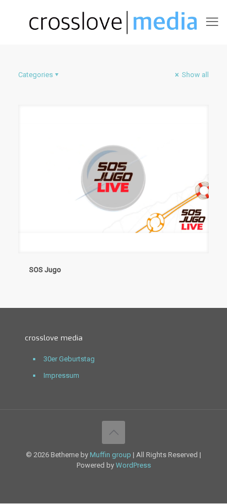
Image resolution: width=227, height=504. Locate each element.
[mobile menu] (212, 22)
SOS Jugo (45, 269)
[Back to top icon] (113, 432)
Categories (35, 75)
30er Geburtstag (69, 359)
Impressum (61, 375)
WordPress (133, 465)
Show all (194, 75)
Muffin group (110, 455)
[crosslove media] (113, 22)
